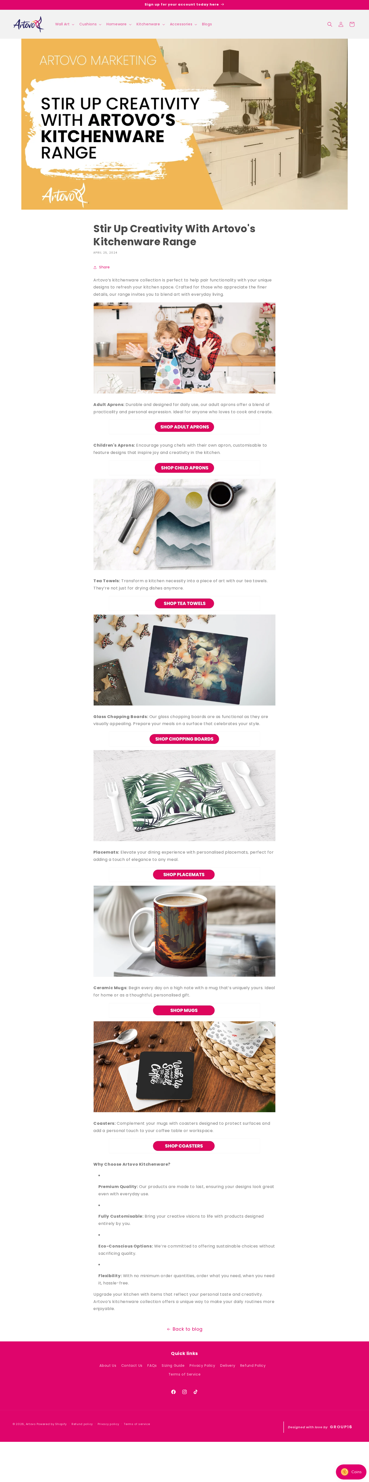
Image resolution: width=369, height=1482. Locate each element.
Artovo (31, 1424)
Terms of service (137, 1424)
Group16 (341, 1427)
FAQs (152, 1365)
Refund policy (82, 1424)
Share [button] (104, 267)
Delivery (227, 1365)
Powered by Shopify (52, 1424)
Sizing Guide (173, 1365)
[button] (64, 24)
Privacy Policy (202, 1365)
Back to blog (188, 1329)
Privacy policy (108, 1424)
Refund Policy (253, 1365)
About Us (107, 1365)
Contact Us (132, 1365)
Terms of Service (184, 1374)
